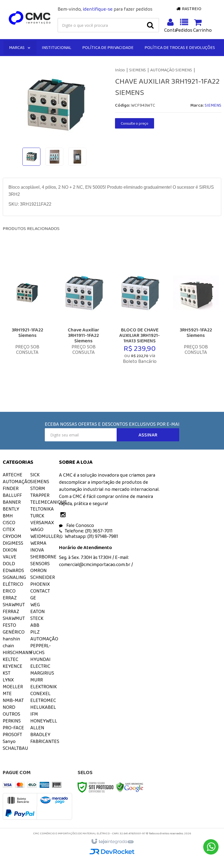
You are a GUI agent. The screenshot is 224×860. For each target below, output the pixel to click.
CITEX (9, 529)
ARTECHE (12, 474)
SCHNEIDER (42, 577)
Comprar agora (32, 354)
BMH (8, 515)
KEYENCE (12, 666)
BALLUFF (12, 495)
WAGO (36, 529)
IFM (34, 714)
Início (120, 70)
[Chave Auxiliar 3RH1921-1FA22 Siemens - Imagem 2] (54, 157)
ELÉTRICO (13, 584)
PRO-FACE (13, 727)
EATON (37, 611)
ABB (34, 625)
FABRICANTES (44, 741)
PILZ (35, 631)
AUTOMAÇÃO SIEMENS (171, 70)
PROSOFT (12, 734)
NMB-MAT (13, 700)
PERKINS (12, 720)
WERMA (38, 543)
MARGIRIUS (42, 673)
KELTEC (10, 659)
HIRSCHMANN (17, 652)
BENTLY (11, 508)
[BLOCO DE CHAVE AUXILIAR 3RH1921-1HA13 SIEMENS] (140, 322)
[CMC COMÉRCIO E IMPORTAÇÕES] (29, 18)
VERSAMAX (42, 522)
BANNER (12, 502)
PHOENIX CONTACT (40, 587)
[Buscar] (150, 25)
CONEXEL (40, 693)
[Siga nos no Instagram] (64, 515)
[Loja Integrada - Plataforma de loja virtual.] (112, 841)
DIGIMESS (13, 543)
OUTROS (11, 714)
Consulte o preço (134, 123)
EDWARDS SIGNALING (14, 574)
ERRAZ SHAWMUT (14, 601)
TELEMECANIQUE (48, 502)
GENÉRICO (14, 631)
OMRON (38, 570)
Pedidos (184, 30)
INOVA (37, 549)
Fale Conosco (79, 525)
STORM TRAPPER (39, 492)
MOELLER (13, 686)
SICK (35, 474)
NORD (9, 707)
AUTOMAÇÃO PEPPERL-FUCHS (44, 645)
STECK (36, 618)
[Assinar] (148, 434)
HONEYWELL (43, 720)
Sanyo (9, 741)
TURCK (37, 515)
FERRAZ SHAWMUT (14, 615)
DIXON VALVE (10, 553)
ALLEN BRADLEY (40, 731)
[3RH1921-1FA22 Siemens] (27, 322)
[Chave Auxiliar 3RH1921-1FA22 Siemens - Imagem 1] (31, 157)
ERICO (9, 590)
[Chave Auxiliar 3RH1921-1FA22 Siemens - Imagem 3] (77, 157)
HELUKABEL (43, 707)
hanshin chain (11, 642)
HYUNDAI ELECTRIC (40, 663)
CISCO (9, 522)
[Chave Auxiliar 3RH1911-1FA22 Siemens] (84, 322)
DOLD (9, 563)
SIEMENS (137, 70)
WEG (35, 604)
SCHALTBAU (15, 748)
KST (6, 673)
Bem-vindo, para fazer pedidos (105, 9)
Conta (170, 30)
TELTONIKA (42, 508)
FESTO (9, 625)
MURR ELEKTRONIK (43, 683)
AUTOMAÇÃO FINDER (17, 485)
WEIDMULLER (44, 536)
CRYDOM (12, 536)
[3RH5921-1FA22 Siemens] (196, 322)
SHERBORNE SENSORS (43, 560)
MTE (7, 693)
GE (33, 597)
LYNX (8, 679)
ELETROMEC (43, 700)
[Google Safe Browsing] (129, 786)
